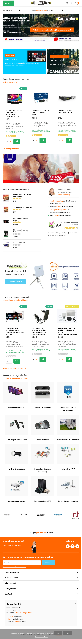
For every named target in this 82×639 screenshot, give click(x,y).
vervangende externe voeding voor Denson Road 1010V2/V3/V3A (40, 334)
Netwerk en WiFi (68, 471)
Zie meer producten (11, 151)
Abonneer (48, 565)
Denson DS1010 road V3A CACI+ (65, 114)
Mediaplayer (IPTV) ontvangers (68, 411)
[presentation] (20, 11)
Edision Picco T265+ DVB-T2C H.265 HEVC (40, 115)
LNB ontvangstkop (17, 471)
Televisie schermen (15, 410)
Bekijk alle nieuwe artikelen (14, 371)
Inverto (75, 517)
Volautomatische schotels (68, 442)
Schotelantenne (42, 442)
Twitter (77, 549)
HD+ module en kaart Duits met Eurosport (21, 233)
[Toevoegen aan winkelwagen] (16, 144)
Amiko (6, 517)
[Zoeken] (67, 3)
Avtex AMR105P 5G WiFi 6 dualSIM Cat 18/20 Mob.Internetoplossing (68, 334)
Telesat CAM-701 (19, 245)
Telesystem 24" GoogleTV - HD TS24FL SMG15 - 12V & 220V (15, 334)
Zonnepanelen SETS (42, 503)
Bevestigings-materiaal (68, 503)
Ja (58, 633)
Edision (41, 517)
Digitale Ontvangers (42, 410)
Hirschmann (58, 517)
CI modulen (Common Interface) (42, 472)
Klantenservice (7, 10)
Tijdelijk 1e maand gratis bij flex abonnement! (51, 32)
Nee (67, 633)
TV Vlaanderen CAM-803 (22, 210)
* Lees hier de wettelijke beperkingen (14, 569)
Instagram (72, 549)
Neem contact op (64, 197)
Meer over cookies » (41, 637)
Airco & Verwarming (16, 503)
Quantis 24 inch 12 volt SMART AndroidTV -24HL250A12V (14, 116)
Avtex (24, 517)
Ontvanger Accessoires (17, 442)
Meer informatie (25, 278)
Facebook (68, 549)
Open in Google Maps (23, 615)
